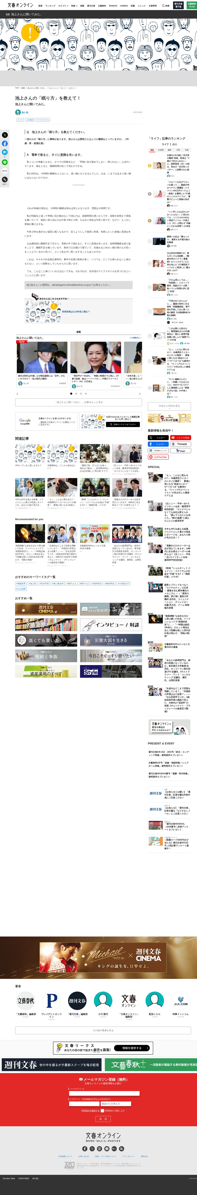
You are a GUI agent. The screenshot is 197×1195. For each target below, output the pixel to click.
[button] (71, 393)
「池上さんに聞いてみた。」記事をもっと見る (78, 402)
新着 (40, 6)
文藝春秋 (102, 6)
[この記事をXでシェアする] (4, 135)
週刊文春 (91, 6)
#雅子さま (71, 583)
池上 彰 (25, 112)
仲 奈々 (172, 176)
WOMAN (113, 6)
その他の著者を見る (103, 1030)
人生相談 (29, 120)
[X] (92, 1148)
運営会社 (144, 1156)
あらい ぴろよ (174, 343)
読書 (133, 6)
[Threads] (99, 1148)
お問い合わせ (84, 1156)
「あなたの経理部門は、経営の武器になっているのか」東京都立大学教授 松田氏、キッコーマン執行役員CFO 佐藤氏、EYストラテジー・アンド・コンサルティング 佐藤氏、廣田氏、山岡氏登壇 (127, 555)
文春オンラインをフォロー (124, 424)
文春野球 (153, 6)
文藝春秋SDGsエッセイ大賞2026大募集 (92, 548)
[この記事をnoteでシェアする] (5, 171)
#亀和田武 (109, 583)
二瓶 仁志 (173, 373)
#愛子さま (84, 583)
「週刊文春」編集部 (176, 322)
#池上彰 (32, 583)
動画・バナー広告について (105, 1156)
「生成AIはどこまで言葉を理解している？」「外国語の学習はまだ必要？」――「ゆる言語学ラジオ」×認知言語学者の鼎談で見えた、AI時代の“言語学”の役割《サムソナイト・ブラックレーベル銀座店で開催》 (62, 555)
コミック (142, 6)
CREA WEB (23, 1178)
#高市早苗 (44, 583)
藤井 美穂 (173, 319)
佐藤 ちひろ (174, 205)
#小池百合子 (123, 583)
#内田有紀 (97, 583)
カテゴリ (62, 6)
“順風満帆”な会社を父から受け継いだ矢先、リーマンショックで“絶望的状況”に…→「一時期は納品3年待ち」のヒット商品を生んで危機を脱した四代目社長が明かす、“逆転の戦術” (30, 554)
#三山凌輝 (21, 589)
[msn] (114, 1148)
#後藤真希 (21, 583)
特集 (73, 6)
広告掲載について (65, 1156)
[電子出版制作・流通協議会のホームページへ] (69, 1166)
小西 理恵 (186, 343)
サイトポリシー (128, 1156)
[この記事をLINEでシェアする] (4, 162)
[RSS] (121, 1148)
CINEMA (124, 6)
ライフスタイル (43, 120)
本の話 (35, 1178)
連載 (82, 6)
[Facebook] (84, 1148)
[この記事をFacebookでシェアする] (4, 144)
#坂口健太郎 (58, 583)
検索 (167, 6)
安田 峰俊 (173, 246)
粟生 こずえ (174, 295)
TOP (17, 88)
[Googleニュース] (106, 1148)
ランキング (50, 6)
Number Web (9, 1178)
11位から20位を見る (169, 406)
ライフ (20, 120)
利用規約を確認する (90, 1111)
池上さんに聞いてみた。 (27, 14)
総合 (174, 144)
